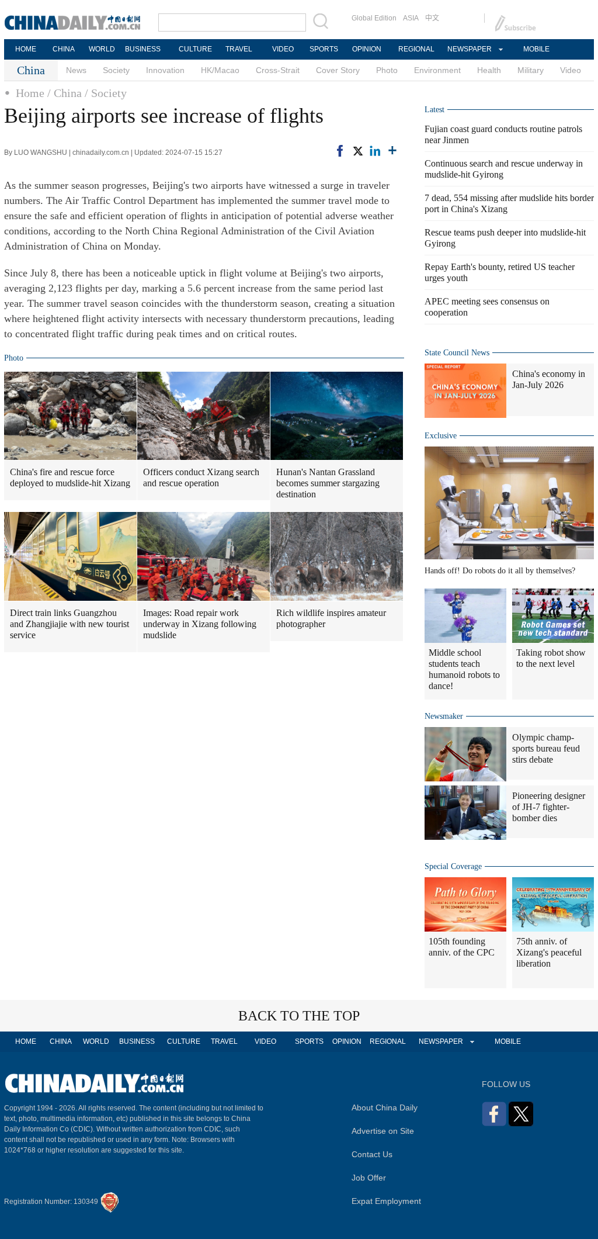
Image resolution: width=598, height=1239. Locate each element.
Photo (387, 70)
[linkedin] (375, 151)
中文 (432, 18)
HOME (25, 49)
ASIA (411, 18)
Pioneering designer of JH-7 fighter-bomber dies (548, 807)
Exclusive (441, 435)
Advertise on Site (383, 1131)
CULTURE (195, 49)
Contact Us (372, 1154)
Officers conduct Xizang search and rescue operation (201, 477)
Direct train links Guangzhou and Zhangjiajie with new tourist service (69, 624)
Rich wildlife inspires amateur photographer (331, 618)
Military (530, 70)
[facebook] (340, 151)
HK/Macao (220, 70)
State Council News (457, 352)
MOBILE (536, 49)
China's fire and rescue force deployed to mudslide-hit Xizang (70, 477)
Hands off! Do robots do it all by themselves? (500, 570)
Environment (437, 70)
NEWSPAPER (469, 49)
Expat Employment (386, 1201)
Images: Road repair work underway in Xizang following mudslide (199, 624)
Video (570, 70)
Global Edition (374, 18)
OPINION (366, 49)
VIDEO (283, 49)
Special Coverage (453, 866)
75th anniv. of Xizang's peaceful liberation (549, 952)
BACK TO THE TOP (299, 1015)
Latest (434, 109)
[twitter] (357, 151)
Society (116, 70)
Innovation (165, 70)
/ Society (106, 92)
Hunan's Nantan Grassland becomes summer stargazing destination (328, 483)
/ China (64, 92)
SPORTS (324, 49)
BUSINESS (143, 49)
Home (30, 92)
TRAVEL (238, 49)
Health (489, 70)
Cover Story (338, 70)
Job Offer (369, 1177)
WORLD (102, 49)
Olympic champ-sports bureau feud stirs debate (546, 748)
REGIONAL (416, 49)
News (76, 70)
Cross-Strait (278, 70)
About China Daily (385, 1107)
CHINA (64, 49)
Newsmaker (444, 716)
